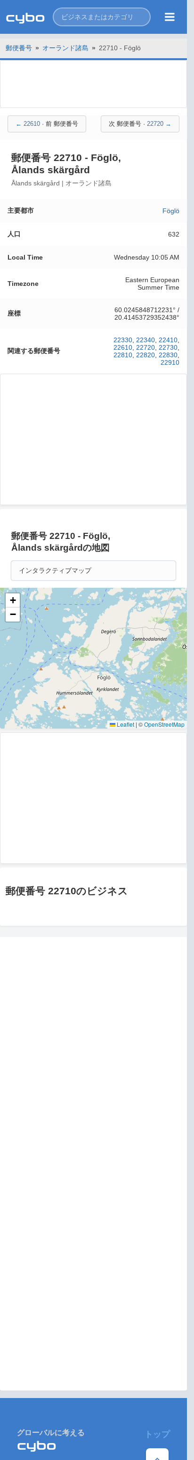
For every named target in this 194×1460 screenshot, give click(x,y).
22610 (122, 347)
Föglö (170, 211)
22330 (122, 340)
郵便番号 (19, 48)
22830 (168, 355)
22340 (145, 340)
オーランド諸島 (65, 48)
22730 (168, 347)
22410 (168, 340)
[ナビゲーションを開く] (169, 17)
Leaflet (124, 724)
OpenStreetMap (164, 724)
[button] (102, 17)
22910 (170, 362)
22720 (145, 347)
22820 (145, 355)
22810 (122, 355)
